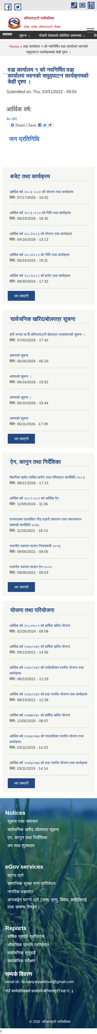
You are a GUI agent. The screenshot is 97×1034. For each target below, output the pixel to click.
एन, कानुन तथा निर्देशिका (27, 837)
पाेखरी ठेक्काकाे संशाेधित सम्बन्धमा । (56, 35)
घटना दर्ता (16, 875)
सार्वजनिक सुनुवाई (21, 952)
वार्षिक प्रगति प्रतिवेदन (26, 936)
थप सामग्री (21, 587)
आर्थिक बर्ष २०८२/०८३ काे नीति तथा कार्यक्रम (39, 255)
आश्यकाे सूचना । (21, 376)
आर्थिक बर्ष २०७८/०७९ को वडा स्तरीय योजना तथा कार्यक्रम (48, 694)
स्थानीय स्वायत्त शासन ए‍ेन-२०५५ (31, 567)
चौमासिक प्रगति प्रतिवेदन (28, 944)
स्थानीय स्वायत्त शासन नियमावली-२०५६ (35, 546)
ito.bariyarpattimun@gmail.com (47, 981)
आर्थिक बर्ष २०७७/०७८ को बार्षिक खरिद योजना (40, 715)
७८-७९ (11, 118)
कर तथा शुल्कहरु (21, 845)
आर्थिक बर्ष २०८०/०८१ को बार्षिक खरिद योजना (40, 626)
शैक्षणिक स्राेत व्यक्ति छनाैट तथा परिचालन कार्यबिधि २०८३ (47, 477)
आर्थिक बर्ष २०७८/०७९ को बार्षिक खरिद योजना (40, 646)
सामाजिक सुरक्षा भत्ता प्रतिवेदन (31, 883)
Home (14, 46)
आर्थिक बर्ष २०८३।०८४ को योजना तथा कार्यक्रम (41, 192)
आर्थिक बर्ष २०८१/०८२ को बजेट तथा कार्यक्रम (40, 276)
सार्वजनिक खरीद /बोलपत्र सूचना (33, 829)
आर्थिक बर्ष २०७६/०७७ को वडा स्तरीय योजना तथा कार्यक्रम (48, 763)
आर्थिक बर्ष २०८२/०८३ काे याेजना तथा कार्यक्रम (41, 234)
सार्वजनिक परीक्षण (21, 960)
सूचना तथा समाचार (23, 821)
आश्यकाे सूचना (19, 355)
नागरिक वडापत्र (20, 891)
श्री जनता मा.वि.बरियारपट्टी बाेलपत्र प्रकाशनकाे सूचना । (47, 334)
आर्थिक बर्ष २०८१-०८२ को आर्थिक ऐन (34, 498)
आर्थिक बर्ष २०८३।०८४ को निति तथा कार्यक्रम (40, 213)
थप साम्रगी (21, 296)
